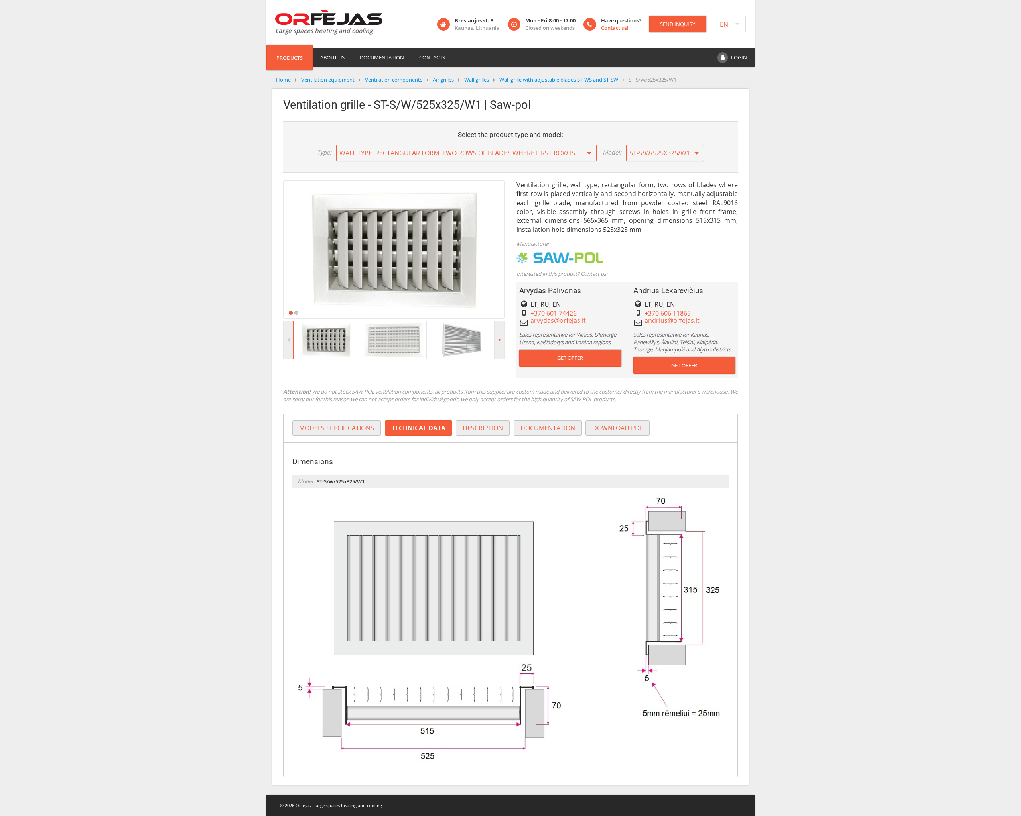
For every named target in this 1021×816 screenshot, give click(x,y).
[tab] (336, 428)
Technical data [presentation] (418, 428)
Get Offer (570, 357)
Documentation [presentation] (547, 428)
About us (332, 57)
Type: (324, 152)
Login (739, 57)
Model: (612, 152)
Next (516, 249)
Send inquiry (677, 23)
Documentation (382, 57)
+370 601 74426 (553, 313)
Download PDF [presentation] (617, 428)
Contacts (432, 57)
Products (289, 57)
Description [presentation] (483, 428)
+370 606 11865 (668, 313)
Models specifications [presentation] (336, 428)
